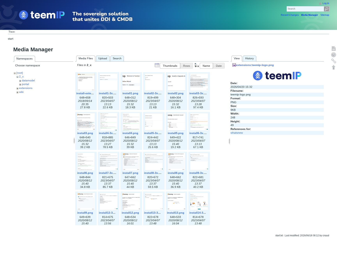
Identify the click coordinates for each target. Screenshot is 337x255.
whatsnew (237, 132)
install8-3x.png (154, 172)
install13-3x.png (155, 212)
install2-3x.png (154, 93)
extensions (25, 88)
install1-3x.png (109, 93)
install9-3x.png (199, 172)
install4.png (130, 133)
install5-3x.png (154, 133)
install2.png (176, 93)
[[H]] (82, 16)
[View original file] (277, 75)
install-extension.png (90, 93)
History (249, 58)
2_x (21, 76)
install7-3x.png (109, 172)
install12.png (130, 212)
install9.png (85, 212)
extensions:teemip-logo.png (255, 65)
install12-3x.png (109, 212)
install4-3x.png (109, 133)
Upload (102, 58)
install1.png (130, 93)
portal (25, 84)
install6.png (85, 172)
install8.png (176, 172)
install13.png (175, 212)
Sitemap (324, 15)
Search (326, 8)
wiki (21, 91)
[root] (19, 72)
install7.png (130, 172)
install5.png (176, 133)
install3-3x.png (199, 93)
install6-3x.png (199, 133)
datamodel (28, 80)
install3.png (85, 133)
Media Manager (309, 15)
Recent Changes (290, 15)
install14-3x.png (200, 212)
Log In (326, 3)
